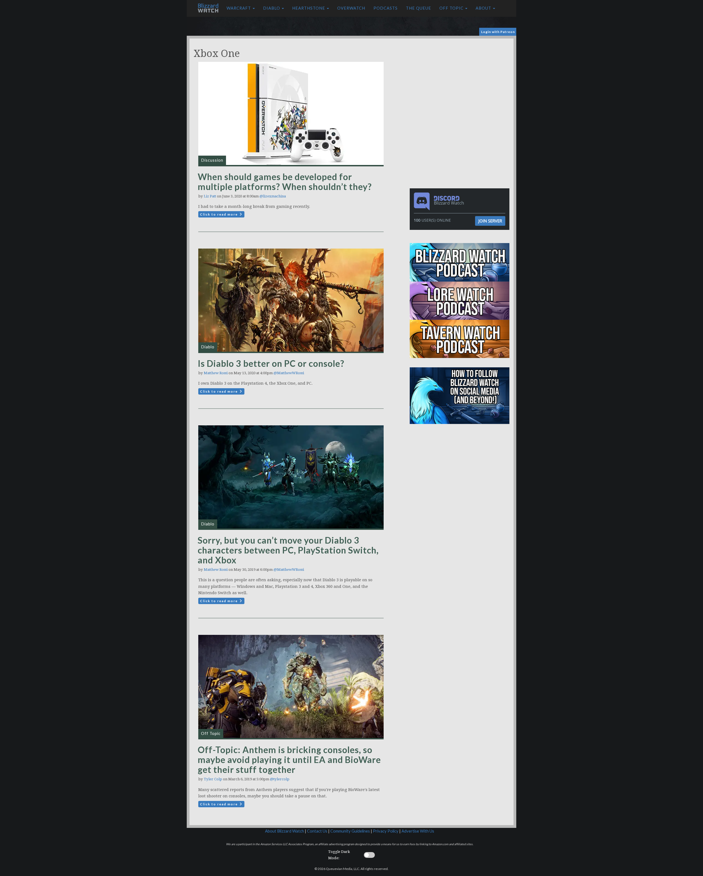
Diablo (272, 8)
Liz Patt (210, 196)
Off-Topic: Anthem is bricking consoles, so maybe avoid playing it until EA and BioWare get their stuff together (289, 759)
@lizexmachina (273, 196)
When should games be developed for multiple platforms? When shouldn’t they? (285, 181)
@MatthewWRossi (289, 373)
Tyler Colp (213, 779)
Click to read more (219, 214)
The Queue (418, 8)
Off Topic (452, 8)
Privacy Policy (385, 831)
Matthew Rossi (216, 373)
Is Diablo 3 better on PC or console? (271, 363)
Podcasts (385, 8)
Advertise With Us (417, 831)
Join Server (490, 221)
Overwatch (351, 8)
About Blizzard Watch (284, 831)
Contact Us (317, 831)
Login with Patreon (498, 32)
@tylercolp (279, 779)
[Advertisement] (461, 77)
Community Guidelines (350, 831)
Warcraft (239, 8)
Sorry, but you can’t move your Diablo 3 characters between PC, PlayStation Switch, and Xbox (288, 550)
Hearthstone (309, 8)
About (484, 8)
